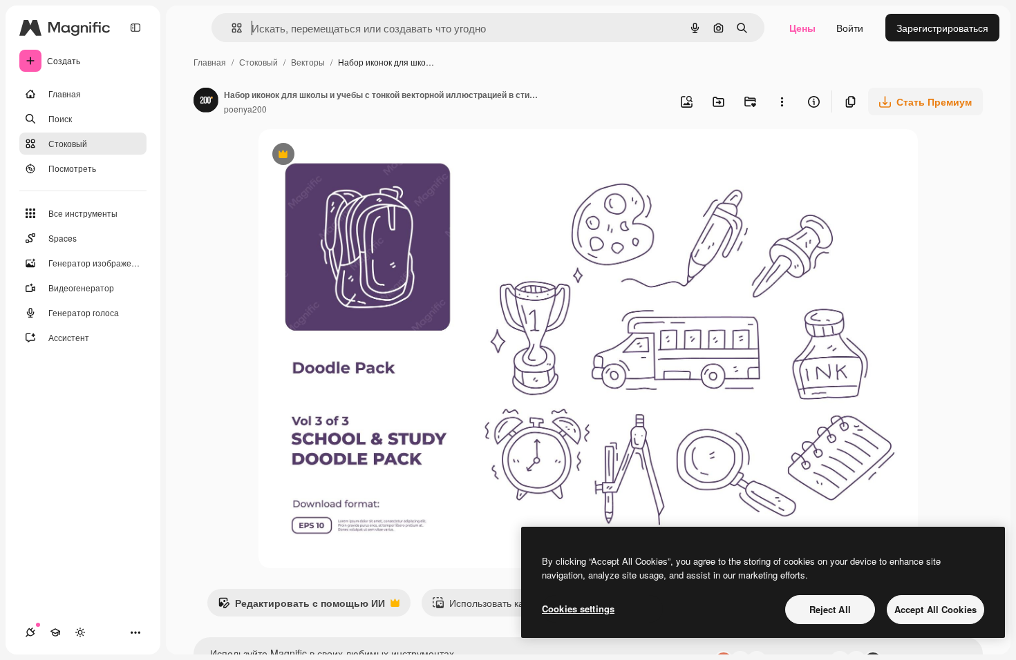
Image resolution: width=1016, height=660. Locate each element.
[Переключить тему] (80, 632)
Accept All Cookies (935, 609)
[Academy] (55, 632)
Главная (210, 62)
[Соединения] (30, 632)
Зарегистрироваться (942, 28)
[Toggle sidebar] (135, 28)
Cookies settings (578, 608)
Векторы (308, 62)
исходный (351, 155)
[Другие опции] (782, 101)
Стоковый (258, 62)
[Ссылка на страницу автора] (206, 101)
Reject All (830, 609)
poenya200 (245, 109)
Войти (849, 28)
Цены (802, 28)
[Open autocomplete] (231, 28)
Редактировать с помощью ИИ (301, 606)
